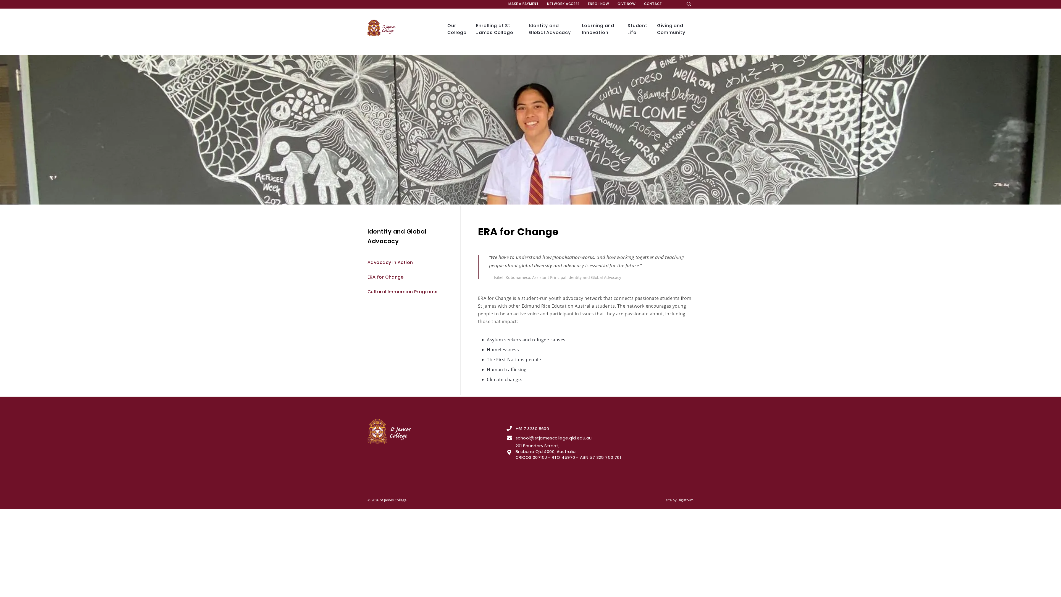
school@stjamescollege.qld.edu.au (554, 439)
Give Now (627, 4)
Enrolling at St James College (495, 29)
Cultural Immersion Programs (402, 292)
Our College (457, 29)
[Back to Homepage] (403, 28)
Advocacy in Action (390, 263)
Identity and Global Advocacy (551, 29)
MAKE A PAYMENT (523, 4)
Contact (653, 4)
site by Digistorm (680, 500)
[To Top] (421, 431)
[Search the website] (689, 4)
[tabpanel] (530, 130)
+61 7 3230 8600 (532, 429)
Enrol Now (598, 4)
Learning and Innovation (599, 29)
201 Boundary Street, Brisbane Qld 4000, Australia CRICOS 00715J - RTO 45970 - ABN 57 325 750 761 (568, 452)
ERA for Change (385, 278)
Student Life (638, 29)
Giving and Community (672, 29)
